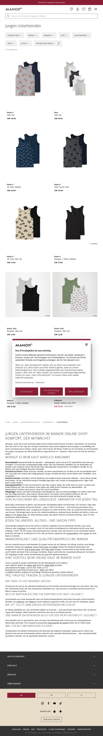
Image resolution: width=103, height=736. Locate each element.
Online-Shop (49, 565)
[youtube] (54, 703)
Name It (8, 515)
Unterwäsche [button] (48, 422)
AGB (33, 729)
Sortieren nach (13, 35)
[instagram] (42, 703)
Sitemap (26, 729)
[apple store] (54, 711)
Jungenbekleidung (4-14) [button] (30, 422)
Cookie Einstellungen (57, 729)
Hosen (86, 533)
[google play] (60, 711)
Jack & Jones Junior (33, 549)
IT (82, 695)
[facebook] (48, 703)
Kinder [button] (15, 422)
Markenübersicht (84, 729)
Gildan (55, 547)
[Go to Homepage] (13, 9)
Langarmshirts (72, 533)
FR (51, 695)
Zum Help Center (51, 719)
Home (7, 422)
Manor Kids (22, 515)
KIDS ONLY (50, 549)
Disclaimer (71, 729)
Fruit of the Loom (40, 547)
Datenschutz (42, 729)
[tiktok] (60, 703)
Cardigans (21, 528)
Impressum (16, 729)
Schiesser (28, 547)
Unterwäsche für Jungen (58, 623)
